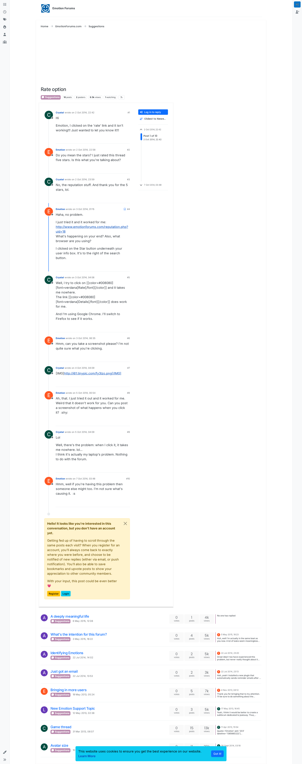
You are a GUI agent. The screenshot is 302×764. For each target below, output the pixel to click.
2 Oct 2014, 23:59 (84, 179)
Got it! (217, 753)
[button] (4, 752)
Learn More (87, 756)
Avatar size (59, 745)
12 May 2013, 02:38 (83, 713)
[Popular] (4, 27)
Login (66, 593)
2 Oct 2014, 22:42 (84, 112)
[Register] (297, 12)
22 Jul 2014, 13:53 (83, 676)
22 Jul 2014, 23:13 (230, 671)
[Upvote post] (120, 139)
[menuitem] (297, 4)
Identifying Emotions (67, 653)
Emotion (60, 149)
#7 (128, 367)
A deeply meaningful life (70, 616)
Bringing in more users (69, 690)
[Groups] (4, 42)
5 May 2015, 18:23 (230, 634)
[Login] (297, 4)
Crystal (60, 112)
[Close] (125, 523)
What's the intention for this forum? (79, 634)
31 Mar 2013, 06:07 (83, 731)
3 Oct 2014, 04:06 (84, 277)
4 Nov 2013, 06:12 (230, 690)
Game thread (61, 727)
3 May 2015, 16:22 (83, 639)
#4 (128, 209)
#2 (128, 149)
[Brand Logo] (45, 8)
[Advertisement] (151, 57)
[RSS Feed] (121, 97)
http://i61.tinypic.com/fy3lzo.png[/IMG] (92, 373)
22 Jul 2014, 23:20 (230, 653)
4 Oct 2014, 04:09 (84, 367)
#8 (128, 392)
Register (54, 593)
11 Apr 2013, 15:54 (229, 727)
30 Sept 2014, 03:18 (230, 745)
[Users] (4, 34)
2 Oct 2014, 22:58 (85, 149)
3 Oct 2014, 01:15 (85, 209)
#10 (128, 478)
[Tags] (4, 19)
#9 (128, 432)
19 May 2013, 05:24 (84, 694)
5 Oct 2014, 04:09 (84, 432)
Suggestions (52, 97)
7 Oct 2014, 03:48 (85, 478)
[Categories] (4, 4)
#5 (128, 277)
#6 (128, 338)
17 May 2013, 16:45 (230, 708)
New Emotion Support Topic (73, 708)
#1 (129, 112)
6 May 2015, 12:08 (83, 621)
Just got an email (64, 671)
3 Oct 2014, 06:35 (85, 338)
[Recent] (4, 12)
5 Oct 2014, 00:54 (85, 392)
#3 (128, 179)
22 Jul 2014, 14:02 (83, 657)
